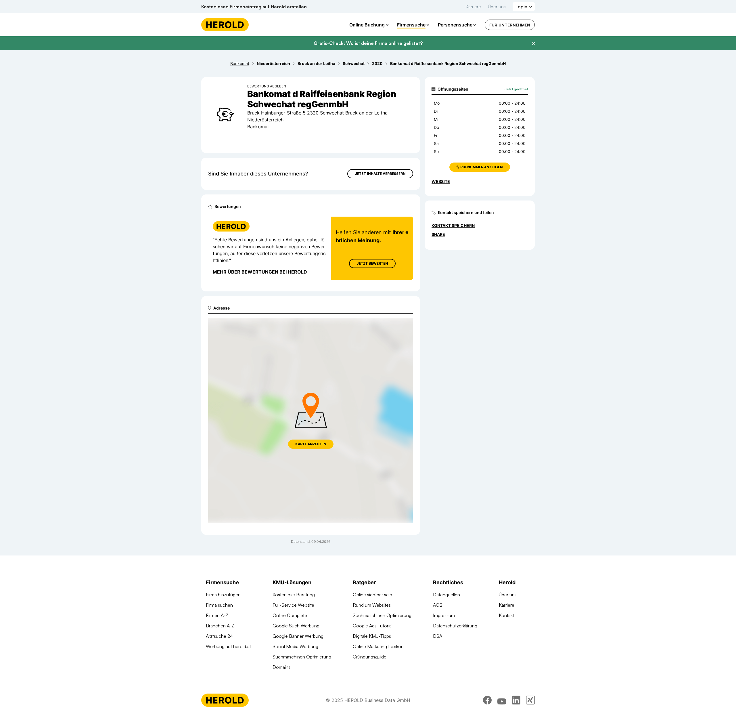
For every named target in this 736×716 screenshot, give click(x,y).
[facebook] (487, 700)
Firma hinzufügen (223, 594)
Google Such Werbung (296, 626)
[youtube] (501, 700)
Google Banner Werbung (298, 636)
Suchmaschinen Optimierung (302, 657)
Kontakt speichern (453, 225)
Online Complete (290, 615)
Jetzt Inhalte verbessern (380, 173)
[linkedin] (516, 700)
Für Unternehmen (509, 24)
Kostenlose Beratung (294, 594)
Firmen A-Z (217, 615)
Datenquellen (446, 594)
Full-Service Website (293, 605)
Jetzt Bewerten (372, 263)
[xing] (530, 700)
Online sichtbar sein (372, 594)
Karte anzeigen (310, 444)
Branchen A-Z (220, 626)
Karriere (473, 6)
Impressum (444, 615)
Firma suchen (219, 605)
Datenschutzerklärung (455, 626)
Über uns (497, 6)
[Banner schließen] (533, 43)
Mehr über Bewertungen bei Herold (260, 272)
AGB (437, 605)
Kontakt (506, 615)
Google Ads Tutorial (372, 626)
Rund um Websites (372, 605)
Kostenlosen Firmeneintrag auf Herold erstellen (254, 6)
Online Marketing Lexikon (378, 646)
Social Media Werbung (295, 646)
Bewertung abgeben (266, 86)
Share (438, 234)
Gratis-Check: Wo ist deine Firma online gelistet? (368, 43)
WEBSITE (441, 181)
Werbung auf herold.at (228, 646)
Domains (281, 667)
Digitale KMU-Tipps (372, 636)
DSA (437, 636)
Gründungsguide (369, 657)
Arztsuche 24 (219, 636)
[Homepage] (225, 24)
